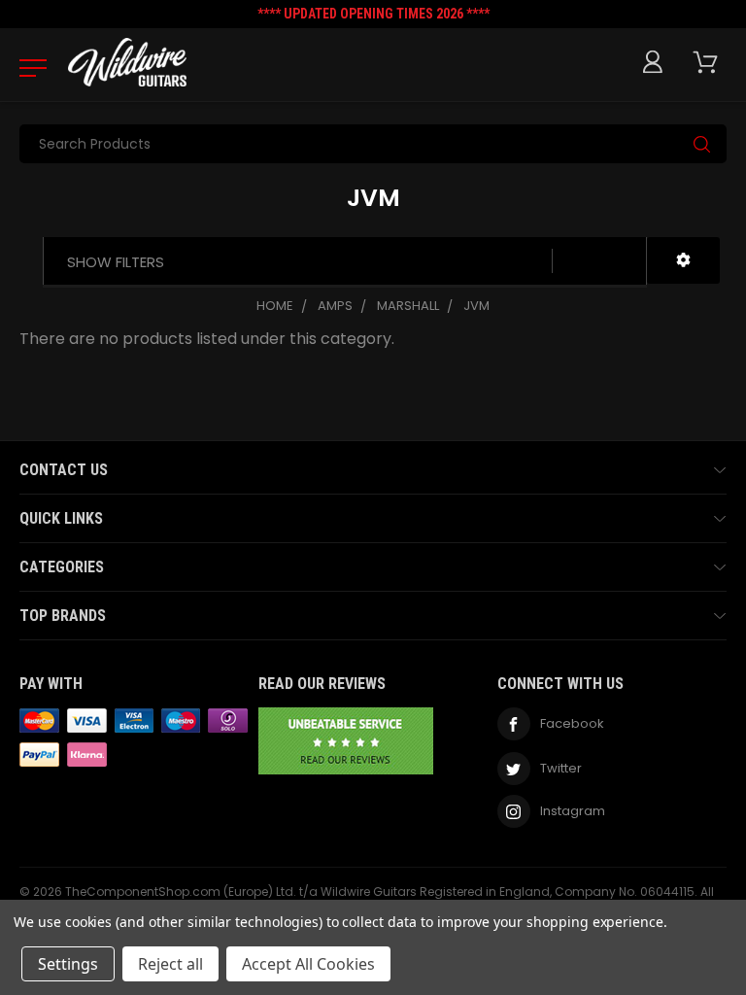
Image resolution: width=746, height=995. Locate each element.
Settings (68, 964)
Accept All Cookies (308, 964)
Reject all (170, 964)
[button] (683, 260)
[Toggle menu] (26, 67)
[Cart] (709, 63)
